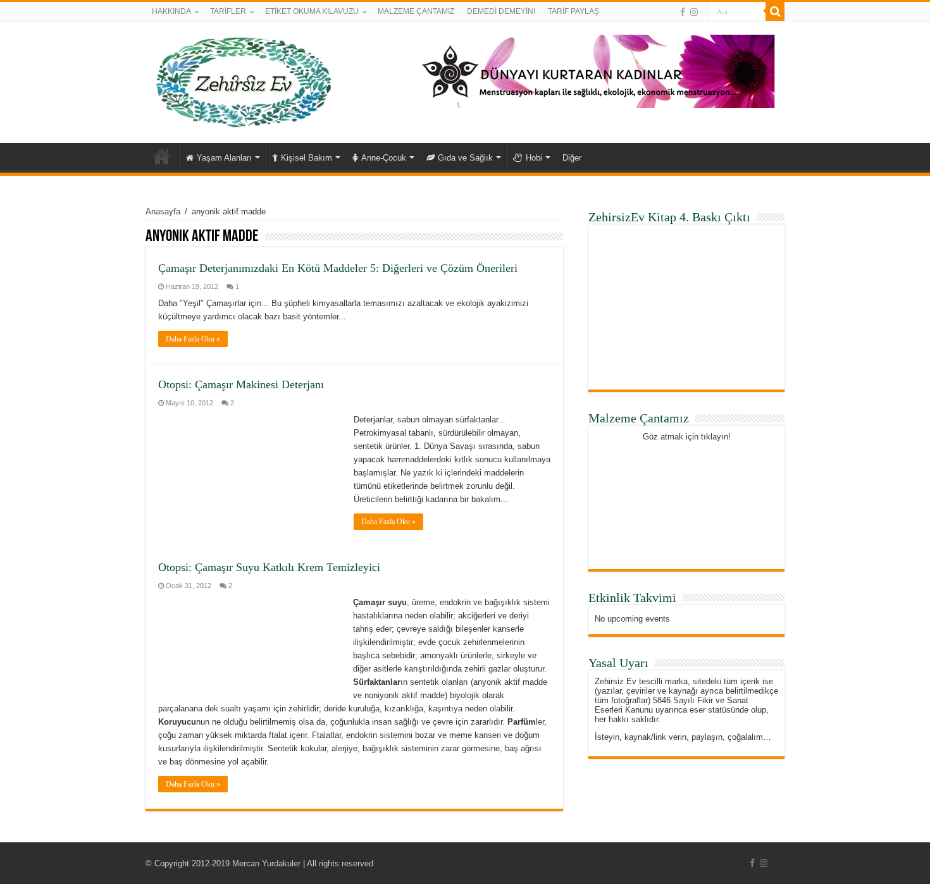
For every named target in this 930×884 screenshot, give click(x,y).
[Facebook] (682, 12)
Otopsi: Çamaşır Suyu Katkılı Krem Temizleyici (269, 567)
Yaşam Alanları (224, 158)
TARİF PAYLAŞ (573, 11)
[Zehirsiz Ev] (244, 79)
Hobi (534, 158)
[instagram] (694, 12)
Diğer (571, 158)
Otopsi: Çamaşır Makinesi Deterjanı (241, 384)
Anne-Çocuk (383, 158)
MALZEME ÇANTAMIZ (416, 11)
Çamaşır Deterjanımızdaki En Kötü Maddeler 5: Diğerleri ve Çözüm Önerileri (338, 268)
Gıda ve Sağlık (465, 158)
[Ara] (775, 11)
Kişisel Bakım (306, 158)
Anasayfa (162, 156)
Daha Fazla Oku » (193, 339)
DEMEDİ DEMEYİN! (501, 11)
